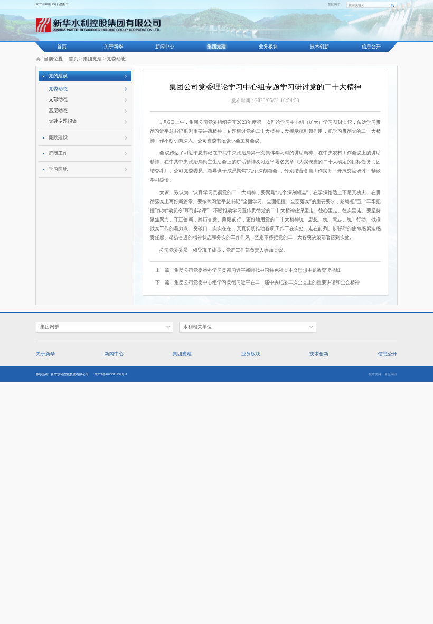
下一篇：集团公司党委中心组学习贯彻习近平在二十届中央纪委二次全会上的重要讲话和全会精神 (257, 282)
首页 (62, 46)
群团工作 (58, 153)
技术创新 (319, 46)
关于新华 (113, 46)
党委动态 (116, 58)
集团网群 (334, 4)
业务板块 (268, 46)
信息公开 (371, 46)
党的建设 (58, 75)
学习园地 (58, 169)
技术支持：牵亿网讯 (383, 374)
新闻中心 (164, 46)
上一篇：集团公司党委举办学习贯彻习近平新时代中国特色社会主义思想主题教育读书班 (248, 270)
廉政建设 (58, 137)
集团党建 (216, 46)
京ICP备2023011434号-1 (111, 374)
